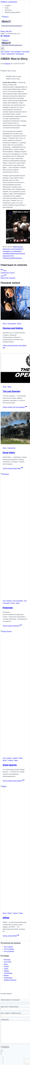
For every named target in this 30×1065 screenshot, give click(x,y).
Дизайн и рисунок (10, 980)
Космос (6, 971)
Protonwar (8, 607)
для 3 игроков (9, 951)
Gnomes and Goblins (13, 328)
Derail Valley (9, 452)
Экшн (9, 386)
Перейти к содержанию (9, 2)
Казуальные (12, 323)
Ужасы (10, 760)
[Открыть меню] (2, 48)
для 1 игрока (5, 51)
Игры (6, 7)
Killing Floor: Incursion (8, 277)
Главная (8, 5)
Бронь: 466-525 (6, 31)
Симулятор (10, 54)
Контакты (8, 10)
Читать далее (14, 407)
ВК (2, 36)
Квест (19, 323)
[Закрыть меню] (1, 1053)
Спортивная (20, 54)
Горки (6, 968)
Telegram (6, 36)
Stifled (6, 917)
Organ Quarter (10, 765)
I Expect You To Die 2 (8, 271)
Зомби (15, 758)
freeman (7, 63)
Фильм (6, 975)
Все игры (7, 959)
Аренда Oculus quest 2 (12, 12)
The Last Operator (11, 391)
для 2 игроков (16, 51)
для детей (25, 51)
